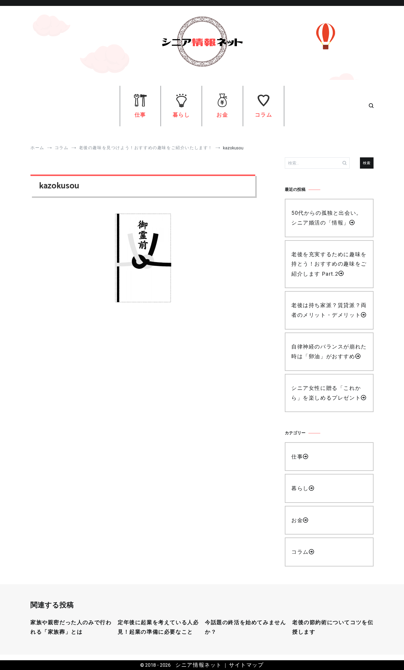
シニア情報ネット (198, 665)
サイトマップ (246, 665)
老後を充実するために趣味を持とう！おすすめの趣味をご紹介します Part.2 (329, 264)
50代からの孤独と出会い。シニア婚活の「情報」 (326, 218)
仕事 (140, 115)
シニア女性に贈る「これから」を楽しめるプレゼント (326, 393)
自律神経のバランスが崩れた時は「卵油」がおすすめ (329, 351)
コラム (263, 115)
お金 (222, 115)
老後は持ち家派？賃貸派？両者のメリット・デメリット (329, 310)
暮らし (181, 115)
